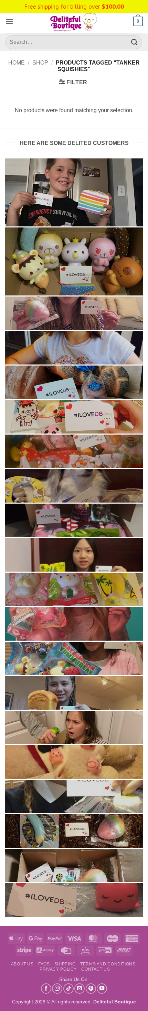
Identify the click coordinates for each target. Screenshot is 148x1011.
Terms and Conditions (107, 964)
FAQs (44, 964)
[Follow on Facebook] (46, 988)
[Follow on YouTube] (102, 988)
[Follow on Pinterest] (91, 988)
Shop (40, 63)
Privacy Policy (58, 969)
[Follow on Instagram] (57, 988)
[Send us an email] (79, 988)
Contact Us (95, 969)
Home (16, 63)
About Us (22, 964)
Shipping (65, 964)
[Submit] (134, 42)
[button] (9, 21)
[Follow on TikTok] (68, 988)
